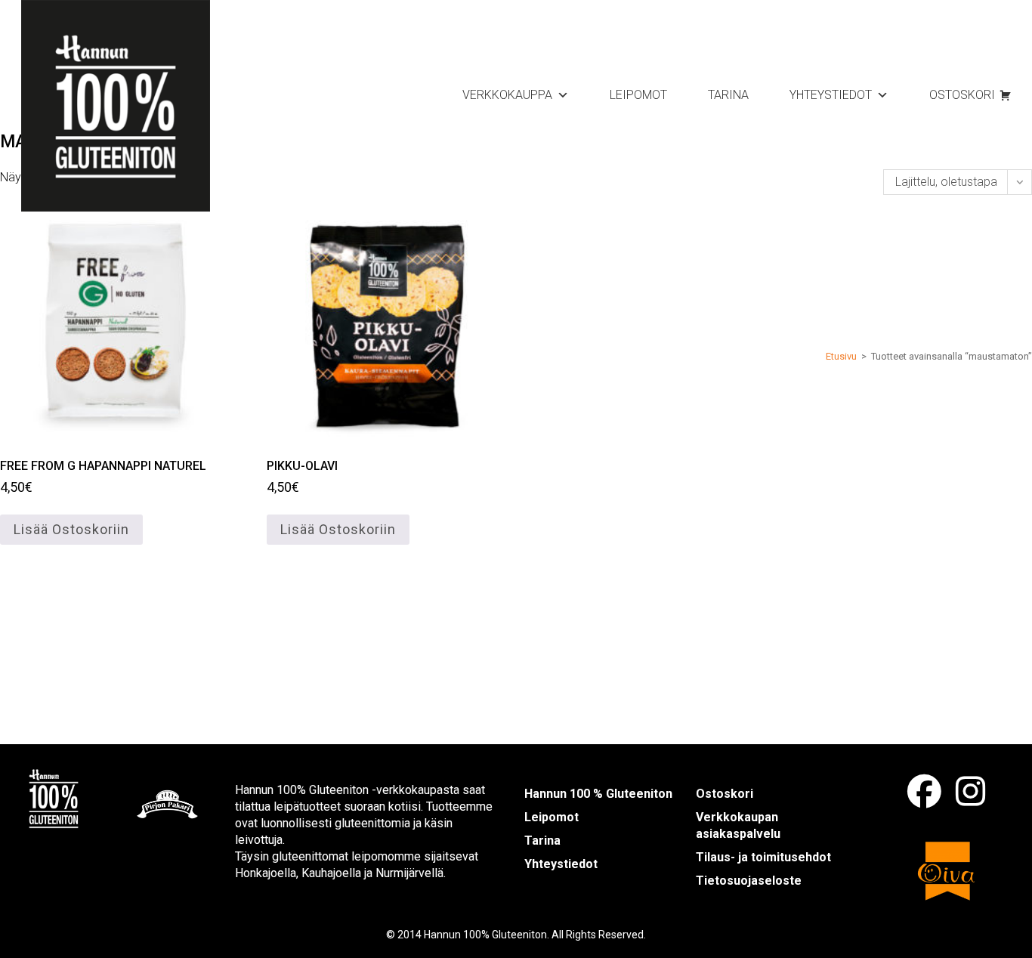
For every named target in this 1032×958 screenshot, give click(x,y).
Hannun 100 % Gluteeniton (598, 793)
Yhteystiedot (830, 95)
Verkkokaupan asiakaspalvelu (738, 825)
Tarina (728, 95)
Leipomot (638, 95)
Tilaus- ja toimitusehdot (763, 857)
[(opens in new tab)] (53, 797)
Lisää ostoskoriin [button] (71, 529)
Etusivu (841, 356)
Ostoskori (962, 95)
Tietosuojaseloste (749, 880)
